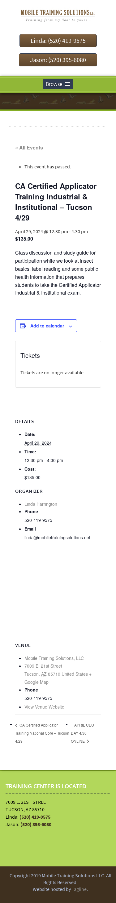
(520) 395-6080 (35, 824)
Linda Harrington (40, 504)
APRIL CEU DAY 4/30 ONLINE (82, 733)
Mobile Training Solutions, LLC (54, 658)
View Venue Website (44, 707)
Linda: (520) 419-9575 (58, 40)
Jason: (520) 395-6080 (58, 60)
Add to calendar (47, 325)
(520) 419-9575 (34, 817)
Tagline (79, 889)
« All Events (29, 147)
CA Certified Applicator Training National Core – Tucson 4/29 (42, 733)
